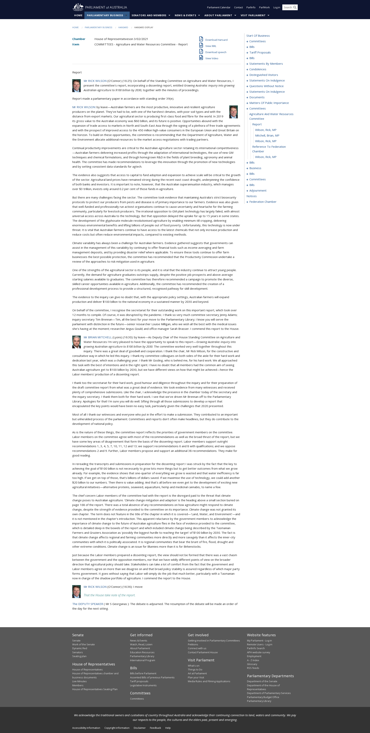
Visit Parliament (253, 15)
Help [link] (168, 728)
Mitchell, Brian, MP (267, 135)
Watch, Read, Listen (141, 644)
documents (257, 97)
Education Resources (142, 652)
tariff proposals (260, 52)
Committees (137, 698)
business (255, 168)
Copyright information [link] (117, 728)
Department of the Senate (262, 681)
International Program (142, 660)
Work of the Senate (83, 644)
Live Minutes (79, 681)
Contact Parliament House (203, 652)
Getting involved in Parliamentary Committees (214, 640)
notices (251, 196)
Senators (77, 652)
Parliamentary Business (105, 15)
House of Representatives (87, 669)
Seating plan (79, 656)
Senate (76, 640)
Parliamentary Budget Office (263, 697)
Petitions (193, 644)
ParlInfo (251, 7)
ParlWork (264, 7)
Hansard (123, 27)
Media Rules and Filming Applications (209, 681)
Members (77, 685)
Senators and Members (149, 15)
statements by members (266, 63)
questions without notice (266, 86)
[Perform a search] (295, 7)
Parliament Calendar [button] (218, 7)
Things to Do (195, 669)
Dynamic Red (79, 648)
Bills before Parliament (143, 673)
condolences (257, 69)
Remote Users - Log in (259, 644)
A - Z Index (253, 660)
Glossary (252, 664)
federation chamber (263, 202)
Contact (238, 7)
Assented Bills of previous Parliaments (152, 677)
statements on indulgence (267, 80)
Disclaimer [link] (140, 728)
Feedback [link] (155, 728)
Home (78, 15)
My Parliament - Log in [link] (259, 640)
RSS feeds (253, 668)
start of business (258, 35)
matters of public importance (269, 103)
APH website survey (258, 652)
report (257, 124)
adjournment (258, 190)
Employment (254, 656)
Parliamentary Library (142, 656)
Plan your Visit (196, 677)
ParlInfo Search (256, 648)
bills (252, 47)
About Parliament (218, 15)
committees (257, 41)
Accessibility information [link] (86, 728)
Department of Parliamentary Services (269, 693)
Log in (276, 7)
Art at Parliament (197, 673)
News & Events (185, 15)
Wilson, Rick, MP (266, 130)
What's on (193, 665)
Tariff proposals (139, 681)
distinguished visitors (263, 75)
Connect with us (197, 648)
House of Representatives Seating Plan (95, 689)
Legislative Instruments (143, 685)
